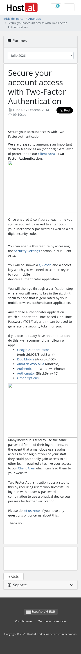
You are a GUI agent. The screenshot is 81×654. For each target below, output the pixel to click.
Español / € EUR (43, 611)
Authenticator (27, 368)
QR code (45, 265)
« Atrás (13, 576)
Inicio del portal (13, 19)
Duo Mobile (25, 359)
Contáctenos (23, 621)
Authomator (26, 373)
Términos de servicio (52, 621)
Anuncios (34, 19)
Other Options (28, 378)
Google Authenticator (33, 350)
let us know (31, 510)
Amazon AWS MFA (30, 364)
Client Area (46, 154)
